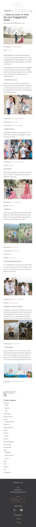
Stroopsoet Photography (17, 381)
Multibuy (6, 439)
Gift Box (6, 430)
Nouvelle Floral (16, 251)
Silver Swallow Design (17, 125)
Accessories (6, 403)
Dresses (5, 419)
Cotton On (11, 165)
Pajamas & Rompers (9, 441)
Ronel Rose (7, 23)
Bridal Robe (8, 452)
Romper (7, 458)
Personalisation (7, 444)
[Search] (5, 395)
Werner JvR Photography (17, 118)
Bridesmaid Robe (9, 455)
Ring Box (7, 408)
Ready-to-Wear (7, 447)
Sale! (5, 461)
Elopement (6, 424)
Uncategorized (7, 472)
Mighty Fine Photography (17, 299)
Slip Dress (6, 466)
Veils (6, 411)
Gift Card (6, 433)
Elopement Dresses (9, 421)
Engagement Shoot (8, 427)
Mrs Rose (9, 50)
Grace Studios (14, 247)
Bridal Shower (7, 414)
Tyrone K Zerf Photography (18, 162)
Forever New (15, 122)
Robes (5, 450)
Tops (5, 469)
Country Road (12, 258)
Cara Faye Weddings (16, 47)
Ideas (19, 23)
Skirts (5, 464)
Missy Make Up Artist (13, 303)
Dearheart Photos (15, 343)
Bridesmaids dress (8, 416)
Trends (22, 23)
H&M (10, 254)
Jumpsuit (6, 436)
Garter (6, 405)
